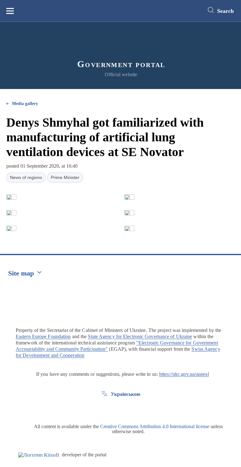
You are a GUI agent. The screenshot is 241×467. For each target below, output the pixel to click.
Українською (125, 394)
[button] (11, 197)
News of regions (26, 177)
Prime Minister (65, 177)
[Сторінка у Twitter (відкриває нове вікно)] (104, 408)
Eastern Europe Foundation (43, 336)
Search (225, 11)
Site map (21, 273)
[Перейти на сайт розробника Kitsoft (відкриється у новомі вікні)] (39, 455)
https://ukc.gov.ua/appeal (184, 374)
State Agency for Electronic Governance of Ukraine (140, 336)
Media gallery (25, 103)
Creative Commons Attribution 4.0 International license (154, 426)
